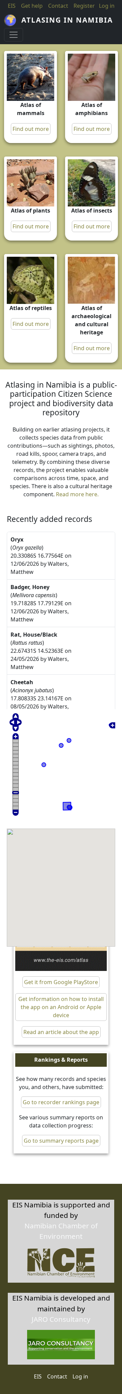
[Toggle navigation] (13, 34)
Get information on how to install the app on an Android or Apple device (61, 1007)
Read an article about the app (61, 1032)
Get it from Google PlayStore (61, 982)
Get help (32, 5)
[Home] (12, 20)
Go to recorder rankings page (61, 1102)
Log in (80, 1376)
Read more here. (77, 494)
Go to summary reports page (61, 1140)
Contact (58, 5)
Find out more (31, 129)
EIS (12, 5)
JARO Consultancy (61, 1319)
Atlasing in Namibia (67, 20)
